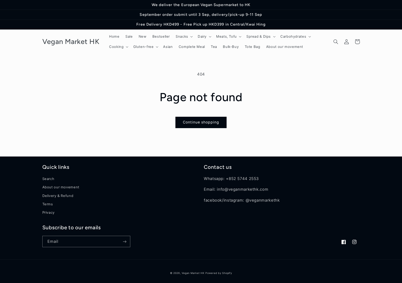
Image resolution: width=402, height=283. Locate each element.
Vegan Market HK (193, 273)
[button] (184, 36)
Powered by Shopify (218, 273)
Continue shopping (201, 122)
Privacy (48, 212)
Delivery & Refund (58, 196)
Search (48, 179)
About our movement (60, 187)
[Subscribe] (124, 241)
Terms (47, 204)
